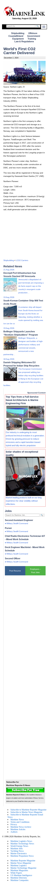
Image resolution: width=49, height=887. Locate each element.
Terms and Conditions (19, 822)
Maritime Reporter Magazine (22, 860)
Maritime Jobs (16, 848)
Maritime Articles (17, 829)
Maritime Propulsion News (22, 856)
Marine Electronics (18, 853)
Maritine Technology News (22, 843)
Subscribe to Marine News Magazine (26, 812)
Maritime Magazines (19, 870)
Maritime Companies (19, 880)
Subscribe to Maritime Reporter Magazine (28, 810)
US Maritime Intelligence (21, 875)
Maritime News (17, 819)
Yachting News (17, 851)
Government (33, 36)
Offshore (32, 33)
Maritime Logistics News (21, 841)
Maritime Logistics (18, 865)
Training (32, 39)
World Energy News (19, 846)
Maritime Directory (18, 878)
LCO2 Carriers (22, 260)
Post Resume (15, 571)
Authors (13, 832)
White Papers (16, 873)
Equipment (18, 39)
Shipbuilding (17, 33)
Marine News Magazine (20, 863)
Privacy (13, 824)
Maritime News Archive (20, 827)
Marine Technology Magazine (23, 868)
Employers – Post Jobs (35, 570)
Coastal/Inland (15, 36)
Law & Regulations (24, 41)
